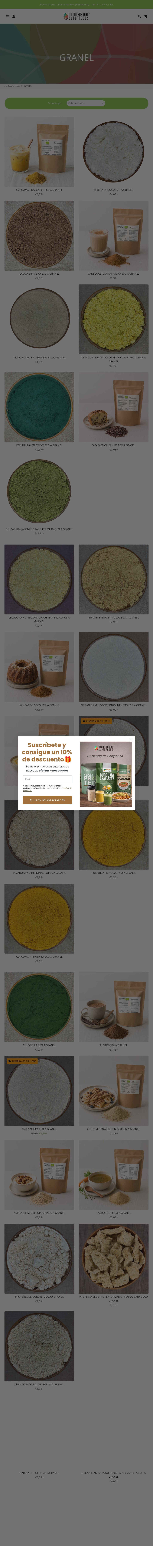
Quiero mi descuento (47, 800)
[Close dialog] (131, 739)
